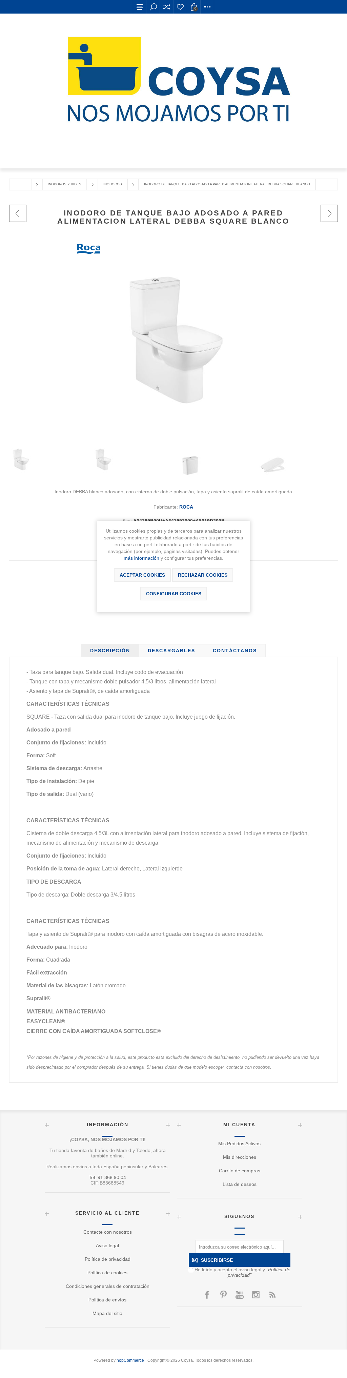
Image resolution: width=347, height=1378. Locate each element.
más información (141, 558)
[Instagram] (256, 1295)
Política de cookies (107, 1272)
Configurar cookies (173, 593)
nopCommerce (130, 1360)
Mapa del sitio (107, 1313)
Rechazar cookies (202, 575)
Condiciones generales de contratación (107, 1286)
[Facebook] (207, 1295)
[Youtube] (239, 1295)
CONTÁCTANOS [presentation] (235, 650)
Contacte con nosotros (107, 1232)
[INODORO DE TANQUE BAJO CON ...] (17, 213)
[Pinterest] (223, 1295)
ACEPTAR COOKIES (142, 575)
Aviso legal (107, 1245)
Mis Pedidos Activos (239, 1143)
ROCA (186, 507)
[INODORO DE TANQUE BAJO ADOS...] (329, 213)
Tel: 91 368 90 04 (107, 1177)
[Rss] (272, 1295)
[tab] (110, 650)
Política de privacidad (107, 1259)
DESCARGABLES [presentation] (171, 650)
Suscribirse (217, 1260)
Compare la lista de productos (167, 7)
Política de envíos (107, 1299)
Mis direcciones (239, 1157)
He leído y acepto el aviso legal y (242, 1272)
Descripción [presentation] (110, 650)
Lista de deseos (180, 7)
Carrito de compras (239, 1170)
